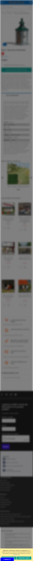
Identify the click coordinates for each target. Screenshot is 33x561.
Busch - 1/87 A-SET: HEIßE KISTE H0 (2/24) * (25, 258)
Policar (23, 540)
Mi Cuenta (2, 497)
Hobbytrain (12, 546)
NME (25, 544)
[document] (16, 555)
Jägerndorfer (7, 546)
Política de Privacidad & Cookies (7, 485)
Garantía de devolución (5, 490)
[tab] (16, 95)
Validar (6, 447)
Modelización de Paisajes (6, 13)
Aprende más (16, 554)
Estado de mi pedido (4, 499)
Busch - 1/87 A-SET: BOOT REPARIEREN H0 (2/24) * (8, 296)
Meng (13, 535)
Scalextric (27, 540)
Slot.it (6, 542)
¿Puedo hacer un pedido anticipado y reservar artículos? (12, 521)
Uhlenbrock (21, 546)
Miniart (28, 533)
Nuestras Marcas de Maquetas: (11, 533)
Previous (2, 178)
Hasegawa (22, 533)
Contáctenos (2, 507)
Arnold (27, 544)
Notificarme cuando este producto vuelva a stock (14, 65)
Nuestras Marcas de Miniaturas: (11, 537)
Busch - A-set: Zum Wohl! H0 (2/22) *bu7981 (8, 258)
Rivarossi (17, 546)
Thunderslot (10, 542)
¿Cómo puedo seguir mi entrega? (7, 519)
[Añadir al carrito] (8, 228)
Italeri (26, 533)
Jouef (29, 546)
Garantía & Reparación (5, 504)
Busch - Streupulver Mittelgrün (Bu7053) (18, 186)
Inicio (2, 11)
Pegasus (29, 537)
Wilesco (22, 537)
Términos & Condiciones (5, 487)
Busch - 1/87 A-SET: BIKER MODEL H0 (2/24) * (25, 296)
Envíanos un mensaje (10, 459)
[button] (4, 228)
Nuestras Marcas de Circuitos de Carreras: (13, 540)
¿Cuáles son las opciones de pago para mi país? (10, 514)
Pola (6, 538)
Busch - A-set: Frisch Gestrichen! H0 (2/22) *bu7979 (8, 219)
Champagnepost (24, 548)
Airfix (18, 533)
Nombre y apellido (7, 417)
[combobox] (16, 7)
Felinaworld (18, 548)
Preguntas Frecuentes (4, 523)
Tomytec (25, 546)
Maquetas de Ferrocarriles (12, 11)
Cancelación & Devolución (6, 502)
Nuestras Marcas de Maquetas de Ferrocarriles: (14, 544)
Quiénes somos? (3, 480)
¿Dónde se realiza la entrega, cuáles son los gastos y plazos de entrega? (15, 516)
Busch (19, 537)
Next (31, 178)
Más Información (12, 95)
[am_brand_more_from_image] (8, 209)
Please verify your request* (10, 433)
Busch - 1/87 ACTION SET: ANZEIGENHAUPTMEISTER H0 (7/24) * (24, 220)
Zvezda (6, 535)
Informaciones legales (4, 482)
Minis (26, 537)
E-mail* (4, 425)
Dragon (9, 535)
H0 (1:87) (22, 11)
